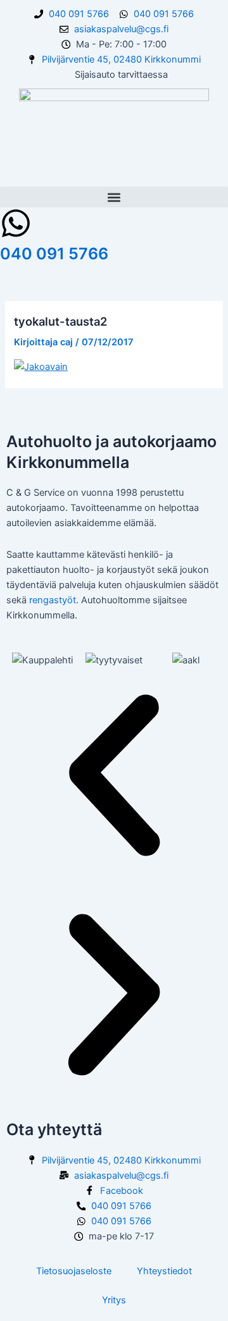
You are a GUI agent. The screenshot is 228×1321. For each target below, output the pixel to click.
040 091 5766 (54, 253)
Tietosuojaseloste (73, 1271)
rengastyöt (52, 600)
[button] (114, 197)
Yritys (114, 1300)
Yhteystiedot (164, 1271)
